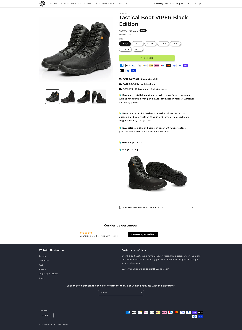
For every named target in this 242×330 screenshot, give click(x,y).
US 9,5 (163, 43)
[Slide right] (110, 96)
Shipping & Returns (48, 274)
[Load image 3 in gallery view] (84, 97)
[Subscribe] (141, 293)
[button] (59, 3)
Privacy (42, 269)
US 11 (137, 49)
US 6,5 (125, 43)
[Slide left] (42, 96)
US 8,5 (150, 43)
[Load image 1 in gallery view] (52, 97)
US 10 (175, 43)
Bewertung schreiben (143, 234)
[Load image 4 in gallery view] (99, 97)
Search (42, 256)
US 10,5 (125, 49)
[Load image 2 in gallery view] (68, 97)
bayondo (48, 324)
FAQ (41, 265)
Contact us (44, 260)
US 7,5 (138, 43)
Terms (42, 278)
